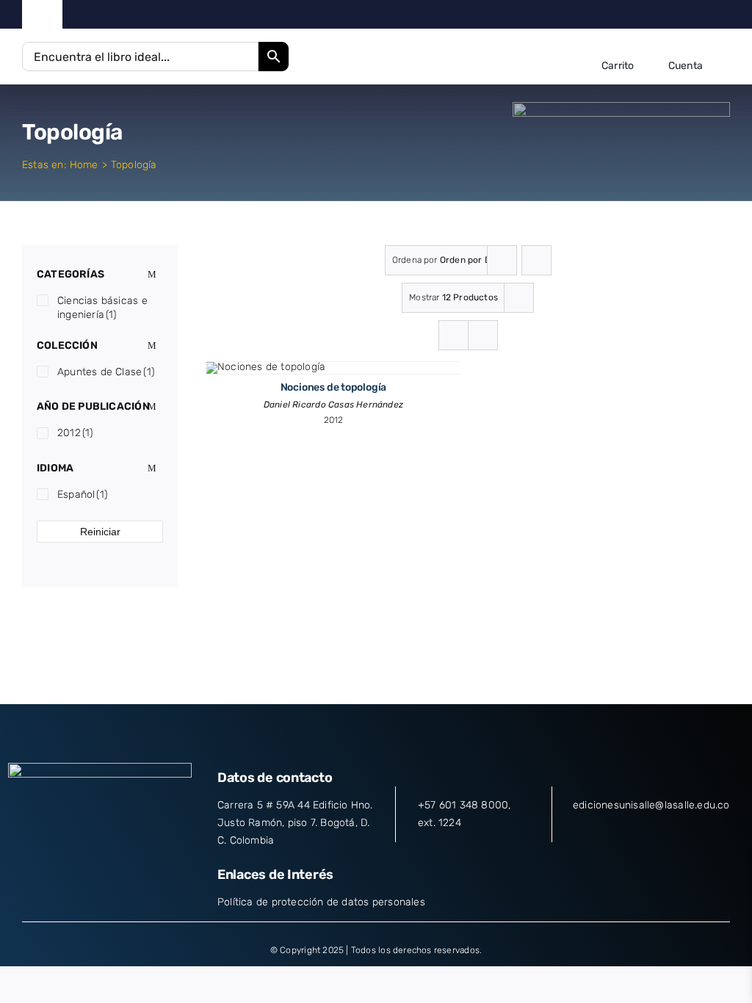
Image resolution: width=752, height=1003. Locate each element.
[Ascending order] (536, 260)
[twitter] (657, 15)
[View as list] (483, 335)
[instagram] (680, 15)
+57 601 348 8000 (463, 805)
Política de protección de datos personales (321, 902)
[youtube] (703, 15)
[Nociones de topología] (265, 367)
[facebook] (634, 15)
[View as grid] (453, 335)
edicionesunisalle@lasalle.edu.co (651, 805)
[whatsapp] (726, 15)
